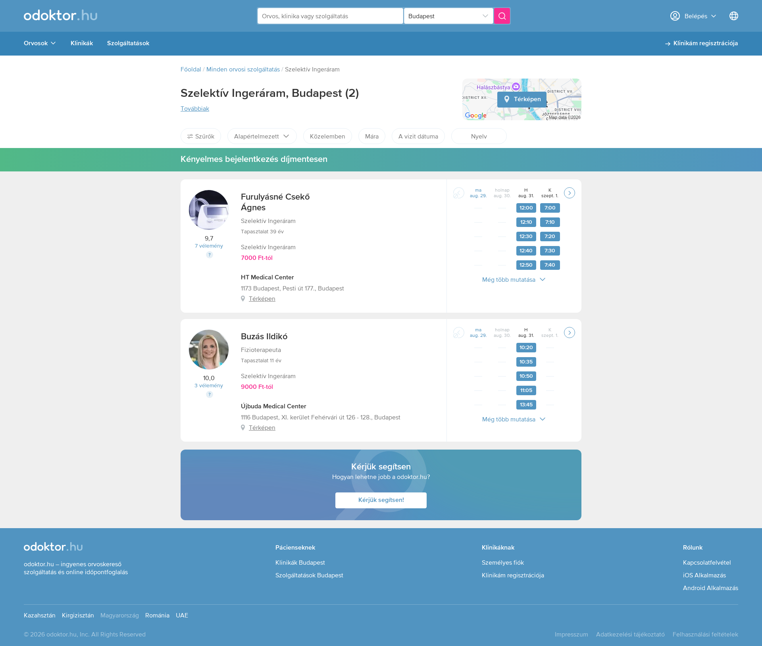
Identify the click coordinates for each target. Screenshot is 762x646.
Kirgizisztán (78, 615)
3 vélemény (208, 385)
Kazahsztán (40, 615)
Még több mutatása (508, 279)
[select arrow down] (485, 15)
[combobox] (330, 15)
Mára (372, 136)
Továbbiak (195, 108)
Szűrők (204, 136)
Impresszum (571, 634)
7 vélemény (209, 245)
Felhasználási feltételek (705, 634)
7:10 (550, 222)
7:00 (550, 208)
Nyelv (479, 136)
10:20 (526, 347)
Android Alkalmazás (710, 587)
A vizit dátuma (418, 136)
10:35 (526, 362)
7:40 (550, 265)
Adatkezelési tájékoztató (630, 634)
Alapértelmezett (256, 136)
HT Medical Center (267, 278)
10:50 (526, 376)
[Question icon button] (210, 255)
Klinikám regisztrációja (705, 43)
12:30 (526, 236)
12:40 (526, 251)
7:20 (550, 236)
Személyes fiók (503, 562)
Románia (157, 615)
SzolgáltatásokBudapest (309, 575)
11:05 (526, 390)
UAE (182, 615)
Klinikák (82, 43)
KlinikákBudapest (300, 562)
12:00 (526, 208)
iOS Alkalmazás (704, 575)
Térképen (527, 99)
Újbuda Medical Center (273, 407)
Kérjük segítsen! (381, 500)
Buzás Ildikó (264, 337)
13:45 (526, 405)
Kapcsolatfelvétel (707, 562)
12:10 (526, 222)
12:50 (526, 265)
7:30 (550, 251)
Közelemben (327, 136)
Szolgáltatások (128, 43)
